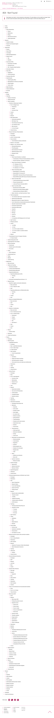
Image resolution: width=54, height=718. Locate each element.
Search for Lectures (16, 707)
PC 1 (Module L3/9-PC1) (17, 164)
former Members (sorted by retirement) (19, 140)
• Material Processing (16, 498)
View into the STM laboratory (17, 390)
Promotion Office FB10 (10, 76)
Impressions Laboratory (16, 529)
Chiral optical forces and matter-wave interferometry (21, 362)
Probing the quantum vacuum (17, 600)
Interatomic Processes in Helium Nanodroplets (20, 545)
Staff (11, 288)
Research (6, 40)
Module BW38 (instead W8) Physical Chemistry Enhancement (24, 176)
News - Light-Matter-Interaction (16, 346)
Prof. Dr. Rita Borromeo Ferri (15, 311)
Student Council (9, 56)
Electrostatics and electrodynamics (18, 437)
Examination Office (9, 61)
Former (7, 690)
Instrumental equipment (16, 119)
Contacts (12, 584)
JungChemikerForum (12, 254)
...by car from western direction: (17, 228)
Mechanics (14, 405)
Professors (11, 661)
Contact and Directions (12, 335)
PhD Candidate (9, 679)
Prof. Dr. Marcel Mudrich (14, 538)
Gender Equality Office (12, 79)
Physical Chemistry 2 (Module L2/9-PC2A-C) (21, 160)
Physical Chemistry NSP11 (18, 182)
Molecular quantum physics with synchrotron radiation (19, 534)
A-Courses (15, 511)
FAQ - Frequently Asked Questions (14, 67)
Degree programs (11, 647)
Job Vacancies (6, 711)
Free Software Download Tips (17, 122)
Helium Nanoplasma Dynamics (17, 546)
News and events (13, 301)
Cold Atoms (14, 356)
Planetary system (16, 410)
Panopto (14, 711)
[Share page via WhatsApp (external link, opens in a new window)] (12, 700)
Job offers (12, 563)
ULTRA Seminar (15, 502)
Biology (9, 34)
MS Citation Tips (15, 121)
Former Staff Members (16, 485)
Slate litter (15, 406)
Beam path (15, 457)
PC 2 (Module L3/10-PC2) (18, 166)
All (6, 672)
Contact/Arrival (13, 473)
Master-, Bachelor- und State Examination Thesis (21, 193)
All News (13, 552)
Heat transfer (14, 618)
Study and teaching (11, 243)
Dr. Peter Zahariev (13, 349)
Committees (8, 52)
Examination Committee (12, 63)
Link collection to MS (16, 124)
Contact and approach (7, 707)
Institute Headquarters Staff (13, 239)
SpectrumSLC (14, 464)
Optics (13, 453)
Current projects (15, 392)
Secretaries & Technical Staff (14, 663)
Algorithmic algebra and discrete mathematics (17, 283)
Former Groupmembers (16, 353)
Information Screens (10, 69)
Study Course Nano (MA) (16, 185)
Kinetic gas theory (16, 430)
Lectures (13, 108)
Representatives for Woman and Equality (15, 81)
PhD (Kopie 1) (14, 322)
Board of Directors (11, 658)
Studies (6, 27)
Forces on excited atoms (17, 609)
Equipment (14, 574)
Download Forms (11, 65)
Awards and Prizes (15, 487)
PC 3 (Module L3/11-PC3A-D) (18, 167)
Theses (11, 516)
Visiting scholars (15, 489)
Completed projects (15, 394)
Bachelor (13, 523)
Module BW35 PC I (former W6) (19, 171)
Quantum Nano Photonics (14, 568)
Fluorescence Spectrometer (17, 205)
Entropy (14, 433)
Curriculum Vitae (15, 110)
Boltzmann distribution (17, 431)
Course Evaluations (11, 74)
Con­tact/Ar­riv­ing (11, 259)
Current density (16, 440)
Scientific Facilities (9, 42)
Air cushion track (16, 414)
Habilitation (14, 518)
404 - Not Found (20, 8)
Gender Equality (9, 78)
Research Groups (11, 281)
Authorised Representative (11, 54)
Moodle (14, 710)
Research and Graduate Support (12, 43)
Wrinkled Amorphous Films (17, 151)
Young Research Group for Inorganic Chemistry (17, 236)
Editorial (12, 234)
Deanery (7, 49)
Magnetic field (15, 449)
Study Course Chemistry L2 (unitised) (19, 157)
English (49, 1)
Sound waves (15, 426)
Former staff (11, 667)
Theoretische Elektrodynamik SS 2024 (20, 634)
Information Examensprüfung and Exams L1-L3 (18, 279)
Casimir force (15, 604)
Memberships (14, 380)
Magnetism (15, 442)
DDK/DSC (14, 210)
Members (9, 59)
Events (9, 250)
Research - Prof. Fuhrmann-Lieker (16, 144)
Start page (12, 570)
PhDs (13, 520)
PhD (12, 320)
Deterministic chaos (17, 422)
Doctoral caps (14, 527)
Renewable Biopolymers (16, 146)
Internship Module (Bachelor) (14, 270)
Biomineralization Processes (17, 149)
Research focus (15, 381)
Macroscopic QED (12, 593)
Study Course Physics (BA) (17, 169)
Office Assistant (9, 676)
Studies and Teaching (12, 265)
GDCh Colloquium (12, 252)
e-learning (11, 656)
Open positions (13, 577)
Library (14, 708)
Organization (7, 47)
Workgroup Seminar (14, 221)
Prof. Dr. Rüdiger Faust (14, 104)
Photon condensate (15, 622)
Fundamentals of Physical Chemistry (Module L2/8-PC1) (23, 158)
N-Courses (15, 512)
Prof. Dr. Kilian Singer (14, 347)
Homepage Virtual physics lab (17, 403)
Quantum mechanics (16, 458)
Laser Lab (14, 214)
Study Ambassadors (10, 29)
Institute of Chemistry (12, 97)
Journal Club (14, 631)
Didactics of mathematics (14, 308)
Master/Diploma (15, 521)
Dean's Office (8, 51)
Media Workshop (9, 87)
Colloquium (12, 471)
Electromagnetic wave (17, 446)
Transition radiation (15, 615)
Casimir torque (16, 606)
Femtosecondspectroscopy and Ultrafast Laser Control (19, 475)
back (11, 297)
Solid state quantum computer (17, 360)
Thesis (11, 365)
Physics (9, 31)
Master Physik (11, 651)
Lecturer (7, 678)
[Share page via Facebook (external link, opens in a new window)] (15, 700)
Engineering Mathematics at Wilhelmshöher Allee (19, 290)
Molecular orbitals (16, 460)
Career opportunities (11, 38)
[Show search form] (41, 1)
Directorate (10, 333)
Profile (6, 25)
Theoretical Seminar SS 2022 (18, 642)
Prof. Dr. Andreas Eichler (14, 313)
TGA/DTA (13, 209)
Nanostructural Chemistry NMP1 (19, 187)
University (3, 8)
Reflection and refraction (17, 455)
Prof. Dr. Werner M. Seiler (15, 286)
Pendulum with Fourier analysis (19, 421)
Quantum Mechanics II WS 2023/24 (19, 636)
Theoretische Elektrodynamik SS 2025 (19, 629)
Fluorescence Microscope (16, 207)
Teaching (13, 275)
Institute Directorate (11, 99)
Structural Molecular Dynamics (15, 556)
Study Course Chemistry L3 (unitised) (19, 162)
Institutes (6, 92)
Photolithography (15, 148)
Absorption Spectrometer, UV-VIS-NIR (18, 203)
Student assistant (9, 687)
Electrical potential (16, 439)
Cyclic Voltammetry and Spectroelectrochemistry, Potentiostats (23, 202)
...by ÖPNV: (14, 225)
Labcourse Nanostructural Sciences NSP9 (21, 180)
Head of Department (15, 482)
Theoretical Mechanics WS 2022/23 (20, 640)
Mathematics (10, 33)
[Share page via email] (9, 700)
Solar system (15, 408)
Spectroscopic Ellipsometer (17, 198)
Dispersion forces (15, 602)
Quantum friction (15, 613)
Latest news (12, 550)
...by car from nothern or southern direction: (20, 230)
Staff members (13, 351)
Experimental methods (16, 389)
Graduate (8, 688)
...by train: (13, 227)
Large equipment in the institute (13, 241)
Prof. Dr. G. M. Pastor (14, 590)
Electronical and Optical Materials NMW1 (20, 189)
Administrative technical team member (13, 681)
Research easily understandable (18, 493)
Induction (15, 444)
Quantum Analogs (13, 462)
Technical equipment (14, 194)
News (11, 374)
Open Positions (13, 219)
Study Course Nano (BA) (16, 178)
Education (12, 155)
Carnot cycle (15, 435)
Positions (13, 318)
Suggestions (10, 72)
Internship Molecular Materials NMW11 (20, 191)
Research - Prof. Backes (14, 142)
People (11, 113)
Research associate (10, 683)
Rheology (13, 212)
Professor (8, 674)
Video (14, 451)
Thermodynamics (15, 428)
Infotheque (7, 692)
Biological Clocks (15, 153)
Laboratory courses (15, 507)
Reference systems (16, 415)
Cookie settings (6, 712)
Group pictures (14, 530)
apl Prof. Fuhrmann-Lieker (15, 137)
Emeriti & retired (12, 331)
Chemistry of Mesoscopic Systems (15, 103)
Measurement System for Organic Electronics (20, 200)
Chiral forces (15, 611)
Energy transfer (14, 617)
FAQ (8, 58)
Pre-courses (11, 248)
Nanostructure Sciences (12, 36)
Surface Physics (12, 371)
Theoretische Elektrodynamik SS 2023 (20, 638)
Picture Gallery (13, 525)
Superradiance (14, 620)
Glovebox (13, 216)
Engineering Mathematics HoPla (16, 273)
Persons (9, 329)
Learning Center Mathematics (14, 268)
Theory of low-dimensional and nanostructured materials (19, 586)
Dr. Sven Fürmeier (15, 128)
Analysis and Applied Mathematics (15, 299)
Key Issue (8, 90)
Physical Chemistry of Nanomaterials (16, 131)
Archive (13, 633)
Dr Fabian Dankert (13, 237)
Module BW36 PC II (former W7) (19, 173)
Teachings (12, 503)
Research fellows (15, 484)
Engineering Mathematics (14, 272)
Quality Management (14, 469)
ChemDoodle (11, 245)
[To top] (50, 712)
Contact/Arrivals (13, 369)
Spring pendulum (16, 417)
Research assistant (9, 685)
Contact (11, 223)
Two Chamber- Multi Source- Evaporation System (21, 196)
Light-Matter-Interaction (13, 342)
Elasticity (15, 424)
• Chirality (13, 496)
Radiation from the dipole (18, 448)
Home (11, 588)
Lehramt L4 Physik (12, 652)
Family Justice (10, 85)
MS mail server (14, 126)
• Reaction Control (15, 494)
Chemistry (8, 96)
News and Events (11, 263)
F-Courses (15, 509)
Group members (13, 139)
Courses (11, 112)
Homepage (12, 133)
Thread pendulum (16, 419)
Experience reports (15, 396)
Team (13, 277)
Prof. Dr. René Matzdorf (14, 376)
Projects (13, 317)
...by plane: (14, 232)
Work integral (15, 412)
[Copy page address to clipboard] (18, 700)
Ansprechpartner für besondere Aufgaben (16, 665)
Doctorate (8, 45)
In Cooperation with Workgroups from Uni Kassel (21, 218)
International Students (13, 266)
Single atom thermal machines (17, 358)
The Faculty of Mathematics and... (12, 8)
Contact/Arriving (13, 130)
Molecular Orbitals (15, 467)
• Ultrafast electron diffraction (17, 500)
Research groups (11, 340)
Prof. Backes (12, 135)
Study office (8, 70)
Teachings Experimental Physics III (18, 505)
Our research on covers (16, 532)
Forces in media (16, 608)
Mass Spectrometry (14, 117)
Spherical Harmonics (16, 466)
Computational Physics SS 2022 (19, 643)
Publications (14, 106)
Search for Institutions (5, 709)
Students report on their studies (15, 246)
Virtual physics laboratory (15, 401)
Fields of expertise (11, 101)
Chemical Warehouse (10, 88)
